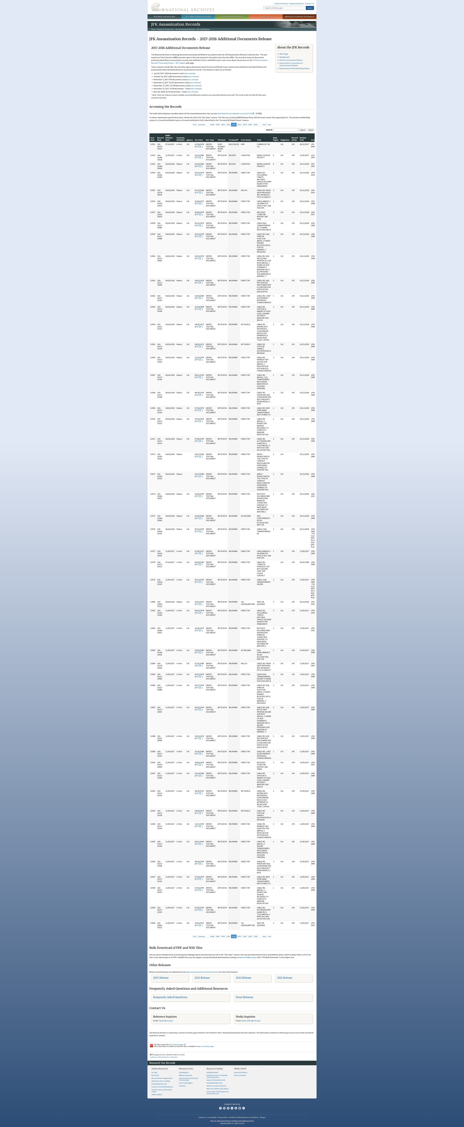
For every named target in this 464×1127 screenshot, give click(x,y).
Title (259, 140)
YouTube (235, 1108)
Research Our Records (164, 16)
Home (153, 29)
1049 (217, 124)
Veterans (182, 1086)
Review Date (303, 138)
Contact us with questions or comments (163, 1057)
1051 (228, 124)
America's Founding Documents (299, 16)
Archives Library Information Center (162, 1091)
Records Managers (186, 1083)
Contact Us (309, 3)
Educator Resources (232, 16)
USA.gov (263, 1117)
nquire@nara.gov (166, 1020)
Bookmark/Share (297, 3)
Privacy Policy (223, 1117)
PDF (197, 146)
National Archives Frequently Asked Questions (217, 1076)
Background (284, 57)
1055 (250, 124)
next (264, 124)
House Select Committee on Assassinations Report (291, 64)
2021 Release (284, 977)
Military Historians (185, 1075)
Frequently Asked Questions (170, 997)
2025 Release (161, 977)
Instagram (228, 1108)
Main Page (283, 54)
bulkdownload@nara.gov (246, 957)
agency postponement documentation (202, 972)
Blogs (239, 1108)
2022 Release (243, 977)
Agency (189, 140)
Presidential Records (159, 1084)
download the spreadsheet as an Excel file (235, 113)
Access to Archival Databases (162, 1087)
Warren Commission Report (291, 60)
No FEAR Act (254, 1117)
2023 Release (202, 977)
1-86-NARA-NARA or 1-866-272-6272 (232, 1123)
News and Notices (240, 1072)
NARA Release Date (169, 137)
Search (309, 8)
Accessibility (212, 1117)
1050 (223, 124)
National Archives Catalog (161, 1081)
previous (201, 124)
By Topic (155, 1072)
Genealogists (184, 1072)
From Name (246, 140)
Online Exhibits (157, 1094)
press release (189, 73)
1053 (239, 124)
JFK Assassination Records (185, 29)
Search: (269, 130)
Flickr (243, 1108)
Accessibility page (207, 1046)
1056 (255, 124)
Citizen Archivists (281, 3)
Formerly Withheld (181, 138)
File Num (221, 140)
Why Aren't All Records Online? (218, 1089)
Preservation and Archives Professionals (188, 1079)
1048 (212, 124)
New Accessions (240, 1075)
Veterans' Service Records (198, 16)
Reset (311, 130)
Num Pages (276, 138)
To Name (233, 140)
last (269, 124)
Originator (285, 140)
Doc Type (210, 140)
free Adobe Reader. (176, 1044)
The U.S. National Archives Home (182, 7)
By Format (155, 1075)
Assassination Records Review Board (294, 68)
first (194, 124)
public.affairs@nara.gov (251, 1020)
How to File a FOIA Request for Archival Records (218, 1093)
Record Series (295, 138)
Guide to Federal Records (216, 1080)
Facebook (220, 1108)
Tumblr (232, 1108)
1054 (245, 124)
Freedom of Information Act (239, 1117)
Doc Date (199, 140)
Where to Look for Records (216, 1086)
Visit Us (265, 16)
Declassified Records (214, 1083)
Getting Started (212, 1072)
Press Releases (244, 997)
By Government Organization (162, 1078)
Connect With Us (232, 1104)
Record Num (160, 138)
